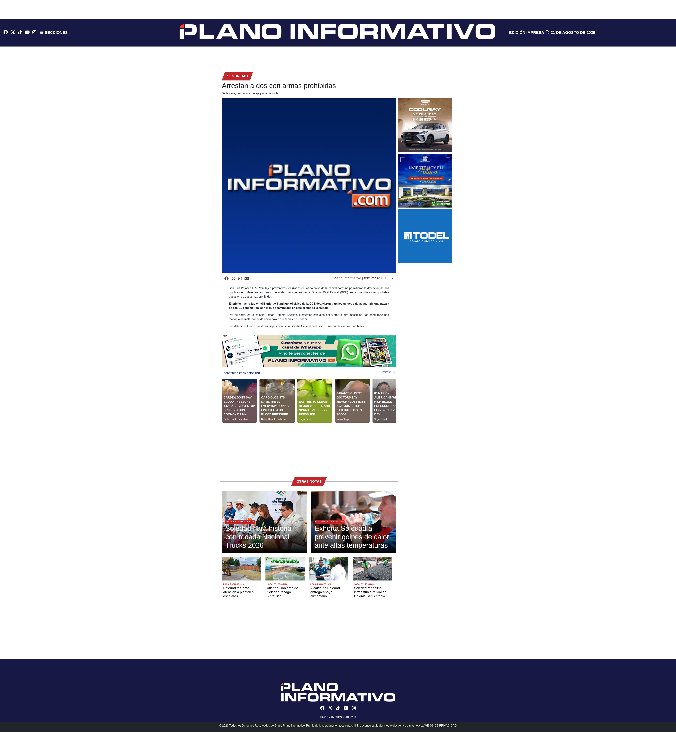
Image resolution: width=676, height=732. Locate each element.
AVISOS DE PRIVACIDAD (440, 725)
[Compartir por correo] (247, 279)
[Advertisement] (309, 447)
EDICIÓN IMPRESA (526, 32)
